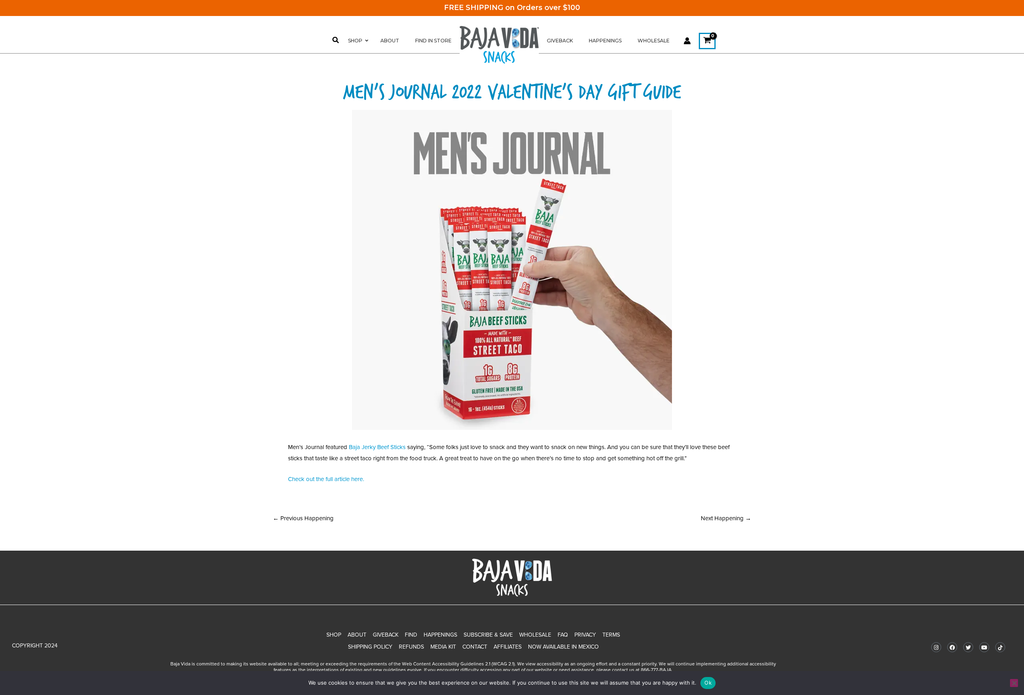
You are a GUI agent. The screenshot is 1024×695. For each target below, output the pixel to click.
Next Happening (726, 518)
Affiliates (508, 647)
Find (411, 635)
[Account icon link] (687, 40)
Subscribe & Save (488, 635)
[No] (1014, 683)
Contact (474, 647)
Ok (708, 682)
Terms (611, 635)
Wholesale (535, 635)
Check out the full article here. (326, 479)
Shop (333, 635)
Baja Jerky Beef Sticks (377, 447)
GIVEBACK (385, 635)
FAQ (563, 635)
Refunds (411, 647)
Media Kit (443, 647)
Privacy (585, 635)
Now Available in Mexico (563, 647)
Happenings (440, 635)
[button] (336, 41)
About (357, 635)
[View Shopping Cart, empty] (707, 41)
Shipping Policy (370, 647)
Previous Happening (303, 518)
